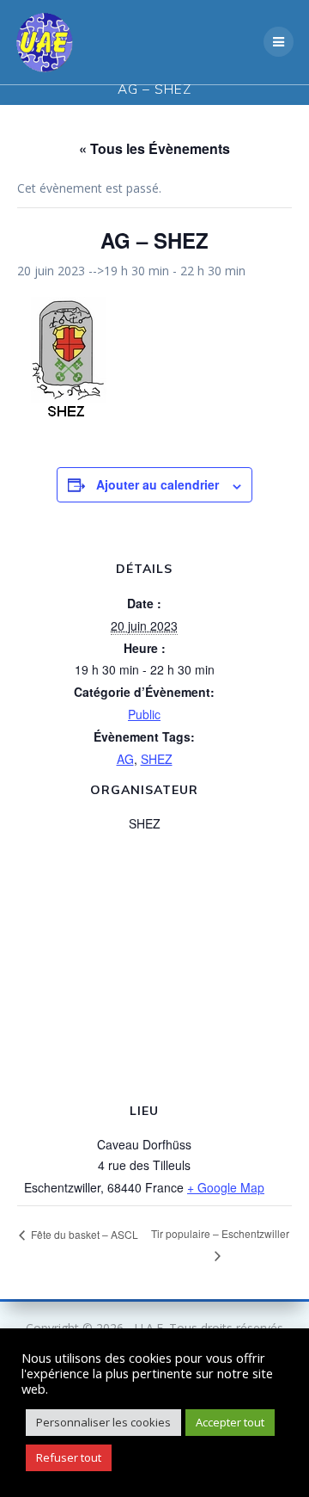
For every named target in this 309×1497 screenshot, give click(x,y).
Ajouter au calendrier (157, 484)
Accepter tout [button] (230, 1422)
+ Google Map (225, 1187)
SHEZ (157, 758)
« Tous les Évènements (154, 148)
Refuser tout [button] (68, 1457)
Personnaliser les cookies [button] (103, 1422)
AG (125, 758)
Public (144, 714)
